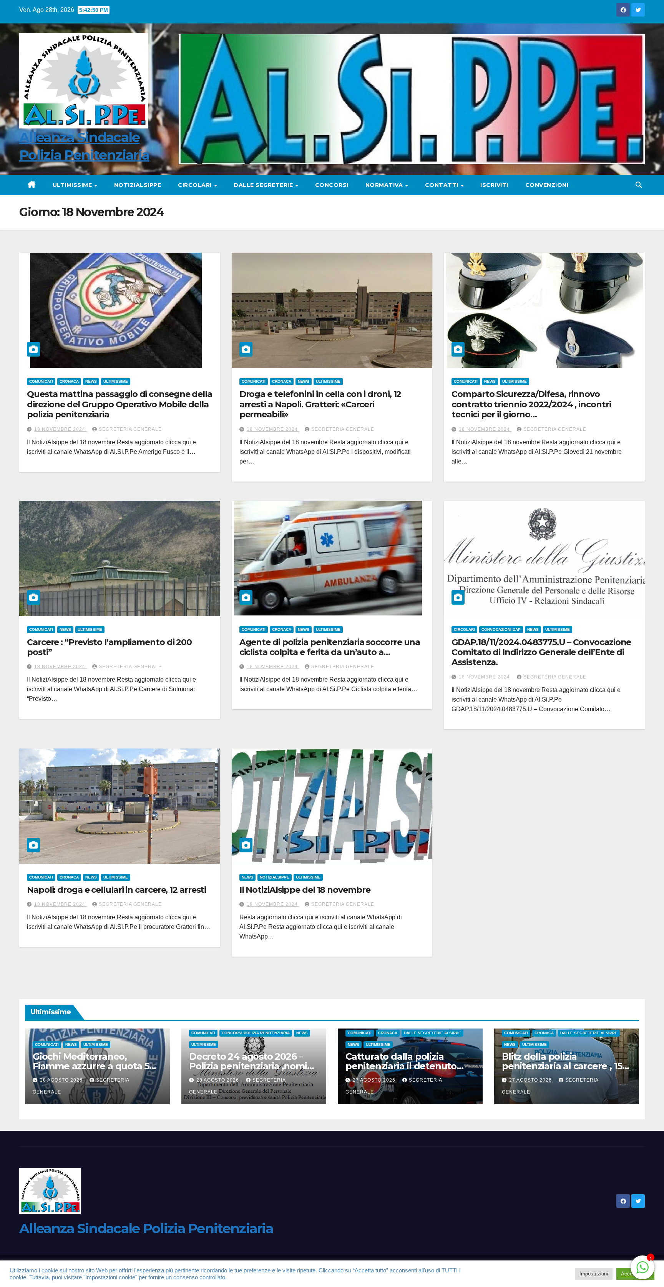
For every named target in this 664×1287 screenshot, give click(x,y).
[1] (642, 1267)
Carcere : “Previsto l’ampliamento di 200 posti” (109, 647)
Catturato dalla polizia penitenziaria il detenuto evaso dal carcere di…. (400, 1066)
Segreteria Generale (130, 429)
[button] (639, 185)
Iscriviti (494, 185)
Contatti (442, 185)
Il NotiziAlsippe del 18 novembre (304, 890)
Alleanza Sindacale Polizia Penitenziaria (146, 1228)
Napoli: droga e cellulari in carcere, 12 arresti (116, 890)
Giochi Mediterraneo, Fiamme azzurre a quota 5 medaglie (91, 1066)
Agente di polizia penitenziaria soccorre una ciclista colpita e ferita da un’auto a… (329, 647)
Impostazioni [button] (593, 1274)
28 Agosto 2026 (62, 1080)
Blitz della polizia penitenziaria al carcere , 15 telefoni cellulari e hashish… (564, 1066)
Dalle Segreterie (264, 185)
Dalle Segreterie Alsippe (432, 1033)
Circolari (195, 185)
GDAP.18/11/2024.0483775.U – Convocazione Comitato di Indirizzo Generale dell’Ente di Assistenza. (541, 652)
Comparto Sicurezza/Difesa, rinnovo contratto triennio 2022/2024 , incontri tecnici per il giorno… (531, 404)
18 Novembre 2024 (60, 429)
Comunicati (41, 381)
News (91, 381)
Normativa (385, 185)
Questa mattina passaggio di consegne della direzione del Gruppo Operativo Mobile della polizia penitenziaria (119, 404)
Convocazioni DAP (501, 629)
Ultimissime (73, 185)
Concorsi (332, 185)
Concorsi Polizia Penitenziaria (256, 1033)
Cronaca (69, 381)
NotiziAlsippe (137, 185)
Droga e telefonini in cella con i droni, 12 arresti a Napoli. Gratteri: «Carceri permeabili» (320, 404)
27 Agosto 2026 (375, 1080)
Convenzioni (547, 185)
